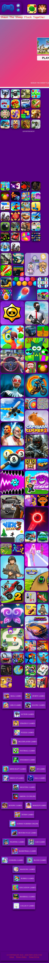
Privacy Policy (21, 957)
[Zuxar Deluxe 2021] (15, 108)
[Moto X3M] (25, 210)
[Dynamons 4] (15, 118)
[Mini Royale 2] (25, 230)
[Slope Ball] (5, 251)
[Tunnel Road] (25, 190)
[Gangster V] (35, 118)
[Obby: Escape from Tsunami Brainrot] (5, 190)
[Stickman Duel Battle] (15, 200)
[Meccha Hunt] (5, 220)
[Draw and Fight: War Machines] (35, 210)
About (11, 957)
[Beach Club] (35, 230)
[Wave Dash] (5, 241)
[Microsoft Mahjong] (5, 118)
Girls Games (15, 705)
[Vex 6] (5, 210)
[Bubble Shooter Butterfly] (15, 220)
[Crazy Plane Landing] (35, 220)
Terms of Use (34, 957)
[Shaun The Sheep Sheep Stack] (5, 98)
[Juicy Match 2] (25, 241)
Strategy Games (27, 723)
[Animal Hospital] (15, 128)
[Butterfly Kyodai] (35, 241)
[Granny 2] (35, 190)
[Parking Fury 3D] (25, 220)
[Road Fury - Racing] (5, 128)
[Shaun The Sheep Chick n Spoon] (25, 98)
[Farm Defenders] (25, 128)
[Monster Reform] (15, 230)
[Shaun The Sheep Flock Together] (15, 98)
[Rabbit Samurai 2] (5, 108)
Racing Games (38, 705)
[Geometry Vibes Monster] (15, 190)
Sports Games (38, 696)
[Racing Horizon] (25, 108)
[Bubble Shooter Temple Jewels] (5, 200)
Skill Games (15, 696)
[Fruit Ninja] (35, 108)
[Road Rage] (15, 251)
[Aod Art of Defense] (42, 13)
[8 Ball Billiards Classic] (5, 230)
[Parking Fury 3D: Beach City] (15, 241)
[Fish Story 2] (25, 200)
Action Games (27, 714)
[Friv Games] (18, 7)
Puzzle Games (27, 732)
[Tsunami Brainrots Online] (35, 200)
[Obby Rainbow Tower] (15, 210)
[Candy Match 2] (35, 98)
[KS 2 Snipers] (35, 128)
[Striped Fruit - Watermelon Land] (31, 13)
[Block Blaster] (25, 118)
